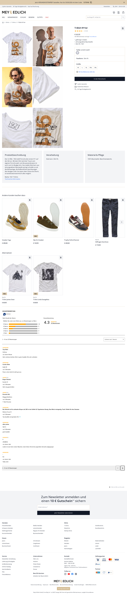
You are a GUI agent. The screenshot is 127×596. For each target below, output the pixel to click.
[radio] (77, 53)
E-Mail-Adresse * (43, 507)
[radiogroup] (100, 51)
